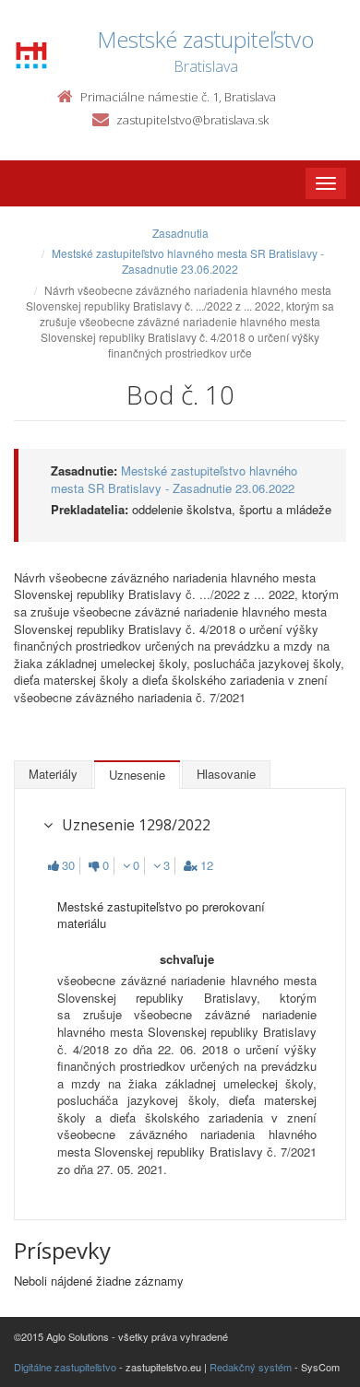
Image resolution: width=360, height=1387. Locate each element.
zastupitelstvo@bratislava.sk (192, 120)
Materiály (53, 773)
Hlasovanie (226, 773)
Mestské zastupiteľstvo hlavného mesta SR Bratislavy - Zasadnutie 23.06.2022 (188, 260)
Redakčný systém (251, 1366)
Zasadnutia (180, 233)
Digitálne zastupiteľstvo (65, 1366)
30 (68, 865)
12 (206, 865)
